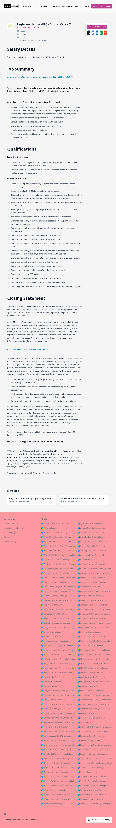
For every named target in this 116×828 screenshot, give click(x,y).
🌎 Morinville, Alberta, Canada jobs (56, 654)
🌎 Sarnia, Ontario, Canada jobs (91, 736)
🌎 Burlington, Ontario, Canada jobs (93, 550)
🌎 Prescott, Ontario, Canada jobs (55, 709)
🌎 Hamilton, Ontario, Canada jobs (92, 600)
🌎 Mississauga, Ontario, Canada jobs (94, 650)
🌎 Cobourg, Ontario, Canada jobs (92, 564)
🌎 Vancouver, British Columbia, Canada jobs (58, 776)
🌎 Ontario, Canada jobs (51, 681)
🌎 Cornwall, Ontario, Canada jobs (55, 573)
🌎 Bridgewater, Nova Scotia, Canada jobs (58, 546)
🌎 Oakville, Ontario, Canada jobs (92, 677)
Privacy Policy (9, 532)
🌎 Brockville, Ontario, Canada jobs (56, 550)
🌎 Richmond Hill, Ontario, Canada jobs (58, 727)
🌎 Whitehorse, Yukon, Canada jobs (56, 799)
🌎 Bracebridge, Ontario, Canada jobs (94, 537)
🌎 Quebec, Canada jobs (88, 713)
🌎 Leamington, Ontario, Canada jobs (93, 627)
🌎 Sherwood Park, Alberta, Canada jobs (58, 745)
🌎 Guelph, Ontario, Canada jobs (91, 596)
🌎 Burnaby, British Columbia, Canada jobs (58, 555)
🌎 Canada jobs (84, 559)
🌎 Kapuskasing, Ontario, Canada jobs (57, 614)
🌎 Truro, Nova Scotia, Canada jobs (56, 772)
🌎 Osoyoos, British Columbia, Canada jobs (58, 690)
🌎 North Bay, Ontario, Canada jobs (93, 668)
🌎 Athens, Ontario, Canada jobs (91, 528)
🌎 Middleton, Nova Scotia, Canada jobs (58, 645)
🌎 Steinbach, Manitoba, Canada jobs (57, 754)
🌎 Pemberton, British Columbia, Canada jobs (95, 695)
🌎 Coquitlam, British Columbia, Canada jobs (95, 568)
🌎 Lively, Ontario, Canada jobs (54, 632)
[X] (88, 33)
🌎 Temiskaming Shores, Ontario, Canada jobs (95, 763)
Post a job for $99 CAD (101, 6)
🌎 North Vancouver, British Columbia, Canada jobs (58, 672)
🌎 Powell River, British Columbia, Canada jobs (95, 704)
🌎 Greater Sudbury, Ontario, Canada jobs (58, 596)
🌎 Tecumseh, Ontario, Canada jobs (56, 763)
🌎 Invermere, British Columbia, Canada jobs (58, 609)
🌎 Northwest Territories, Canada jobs (94, 672)
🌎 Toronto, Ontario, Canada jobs (92, 767)
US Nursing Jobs (30, 6)
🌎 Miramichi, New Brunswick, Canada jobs (58, 650)
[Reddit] (105, 33)
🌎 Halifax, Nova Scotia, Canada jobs (56, 600)
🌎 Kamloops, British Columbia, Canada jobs (95, 609)
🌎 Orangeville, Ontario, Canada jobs (93, 681)
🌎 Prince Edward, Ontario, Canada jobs (58, 713)
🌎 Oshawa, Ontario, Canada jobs (92, 686)
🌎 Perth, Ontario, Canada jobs (54, 699)
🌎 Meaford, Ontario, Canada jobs (55, 641)
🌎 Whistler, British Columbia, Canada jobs (58, 794)
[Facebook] (93, 33)
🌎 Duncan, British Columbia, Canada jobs (95, 582)
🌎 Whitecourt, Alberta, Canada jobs (93, 794)
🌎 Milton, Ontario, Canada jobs (91, 645)
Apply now (95, 27)
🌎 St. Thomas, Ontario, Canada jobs (93, 749)
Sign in (87, 6)
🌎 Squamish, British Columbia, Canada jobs (58, 749)
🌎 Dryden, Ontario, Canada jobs (55, 582)
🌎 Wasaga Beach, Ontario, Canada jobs (58, 785)
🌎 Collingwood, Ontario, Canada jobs (57, 568)
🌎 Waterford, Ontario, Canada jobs (93, 785)
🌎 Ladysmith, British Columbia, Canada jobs (95, 623)
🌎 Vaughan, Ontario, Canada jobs (92, 776)
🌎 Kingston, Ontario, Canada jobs (92, 618)
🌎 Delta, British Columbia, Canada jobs (58, 577)
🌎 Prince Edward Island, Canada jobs (94, 709)
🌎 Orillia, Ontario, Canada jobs (54, 686)
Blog (77, 6)
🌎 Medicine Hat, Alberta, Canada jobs (94, 641)
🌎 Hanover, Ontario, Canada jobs (55, 605)
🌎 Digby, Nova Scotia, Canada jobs (92, 577)
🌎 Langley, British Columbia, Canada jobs (58, 627)
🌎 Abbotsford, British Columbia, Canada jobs (58, 523)
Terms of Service (11, 523)
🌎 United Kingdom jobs (88, 772)
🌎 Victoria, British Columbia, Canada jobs (95, 781)
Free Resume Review (62, 6)
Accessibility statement (13, 528)
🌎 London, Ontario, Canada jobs (91, 632)
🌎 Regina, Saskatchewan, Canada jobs (57, 722)
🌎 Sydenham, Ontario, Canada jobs (93, 754)
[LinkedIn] (97, 33)
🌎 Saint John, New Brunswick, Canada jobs (58, 731)
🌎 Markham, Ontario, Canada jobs (92, 636)
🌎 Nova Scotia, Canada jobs (53, 677)
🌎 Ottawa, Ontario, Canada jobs (91, 690)
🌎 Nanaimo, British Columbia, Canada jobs (95, 654)
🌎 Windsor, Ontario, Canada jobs (92, 799)
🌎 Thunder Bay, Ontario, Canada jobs (57, 767)
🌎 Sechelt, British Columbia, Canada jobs (95, 740)
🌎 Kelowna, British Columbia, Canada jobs (95, 614)
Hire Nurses (45, 6)
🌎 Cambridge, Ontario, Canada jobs (56, 559)
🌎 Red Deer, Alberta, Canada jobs (92, 718)
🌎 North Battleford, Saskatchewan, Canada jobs (58, 668)
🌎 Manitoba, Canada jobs (52, 636)
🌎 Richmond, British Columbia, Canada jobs (95, 727)
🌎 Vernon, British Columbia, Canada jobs (58, 781)
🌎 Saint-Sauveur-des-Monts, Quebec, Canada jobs (58, 736)
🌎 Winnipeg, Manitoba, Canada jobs (57, 803)
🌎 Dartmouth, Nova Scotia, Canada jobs (95, 573)
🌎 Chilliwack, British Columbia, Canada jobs (58, 564)
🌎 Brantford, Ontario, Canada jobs (93, 541)
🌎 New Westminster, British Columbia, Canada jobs (58, 659)
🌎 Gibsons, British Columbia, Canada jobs (95, 591)
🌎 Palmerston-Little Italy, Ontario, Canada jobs (58, 695)
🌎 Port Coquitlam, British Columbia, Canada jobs (58, 704)
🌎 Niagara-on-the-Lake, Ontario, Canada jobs (95, 663)
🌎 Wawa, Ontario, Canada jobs (54, 790)
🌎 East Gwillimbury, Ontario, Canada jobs (58, 586)
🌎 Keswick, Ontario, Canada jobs (55, 618)
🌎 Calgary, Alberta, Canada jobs (91, 555)
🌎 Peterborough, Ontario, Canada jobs (94, 699)
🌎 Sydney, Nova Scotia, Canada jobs (56, 758)
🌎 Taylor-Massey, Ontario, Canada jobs (95, 758)
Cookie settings (10, 541)
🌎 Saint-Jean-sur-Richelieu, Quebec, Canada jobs (95, 731)
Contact (7, 537)
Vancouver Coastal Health (28, 27)
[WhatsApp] (101, 33)
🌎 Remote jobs (84, 722)
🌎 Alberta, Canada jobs (51, 528)
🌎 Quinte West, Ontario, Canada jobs (57, 718)
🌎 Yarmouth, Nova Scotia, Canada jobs (94, 803)
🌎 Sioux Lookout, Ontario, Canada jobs (94, 745)
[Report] (104, 27)
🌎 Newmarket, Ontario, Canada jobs (93, 659)
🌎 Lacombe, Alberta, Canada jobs (55, 623)
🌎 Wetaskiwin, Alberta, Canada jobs (93, 790)
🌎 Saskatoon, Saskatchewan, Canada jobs (58, 740)
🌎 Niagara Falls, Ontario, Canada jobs (57, 663)
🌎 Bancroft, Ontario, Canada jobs (55, 532)
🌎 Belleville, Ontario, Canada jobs (56, 537)
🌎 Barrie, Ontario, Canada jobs (91, 532)
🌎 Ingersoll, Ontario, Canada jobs (92, 605)
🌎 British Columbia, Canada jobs (92, 546)
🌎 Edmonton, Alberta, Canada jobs (93, 586)
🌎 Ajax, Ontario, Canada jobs (90, 523)
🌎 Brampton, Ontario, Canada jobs (56, 541)
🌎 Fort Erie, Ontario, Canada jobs (55, 591)
